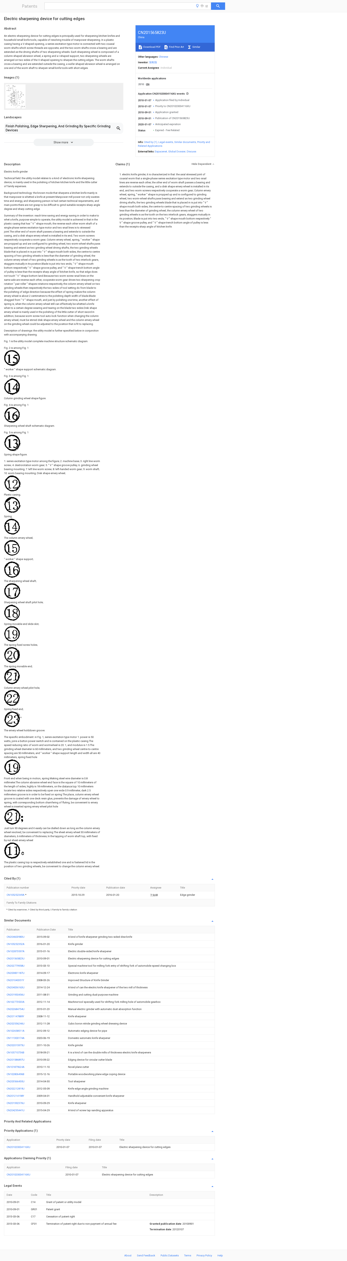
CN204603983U (15, 936)
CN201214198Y (15, 1095)
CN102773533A (15, 1001)
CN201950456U (15, 994)
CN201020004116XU (18, 1147)
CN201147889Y (15, 1016)
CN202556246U (15, 1023)
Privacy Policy (204, 1255)
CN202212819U (15, 1088)
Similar (196, 46)
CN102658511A (15, 1030)
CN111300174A (15, 1038)
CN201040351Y (15, 980)
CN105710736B (15, 1052)
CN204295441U (15, 1110)
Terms (187, 1255)
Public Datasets (170, 1255)
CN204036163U (15, 987)
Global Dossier (177, 151)
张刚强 (153, 62)
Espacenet (161, 151)
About (128, 1255)
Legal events (165, 142)
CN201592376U (15, 1103)
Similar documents (185, 142)
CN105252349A (16, 894)
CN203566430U (15, 1081)
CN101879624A (15, 1066)
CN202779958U (15, 965)
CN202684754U (15, 1009)
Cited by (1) (150, 142)
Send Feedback (146, 1255)
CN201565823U (15, 958)
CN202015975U (15, 1045)
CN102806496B (15, 1074)
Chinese (163, 56)
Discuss (191, 151)
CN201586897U (15, 1059)
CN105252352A (15, 944)
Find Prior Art (176, 46)
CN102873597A (15, 951)
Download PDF (152, 46)
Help (220, 1255)
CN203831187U (15, 972)
